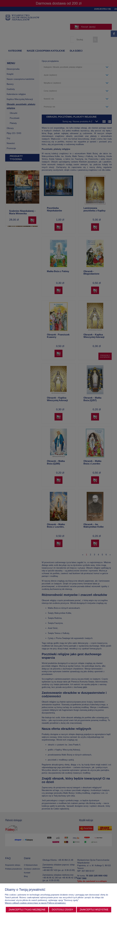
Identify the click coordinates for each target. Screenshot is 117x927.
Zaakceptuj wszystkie (94, 909)
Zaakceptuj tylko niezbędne (27, 909)
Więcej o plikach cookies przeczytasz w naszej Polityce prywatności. (35, 903)
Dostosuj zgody (62, 909)
